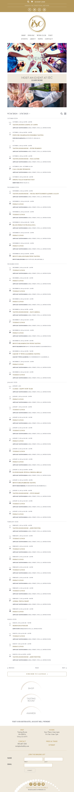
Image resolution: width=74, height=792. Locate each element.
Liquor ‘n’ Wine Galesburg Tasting (26, 354)
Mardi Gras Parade (20, 626)
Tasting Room (31, 699)
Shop (23, 35)
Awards (31, 713)
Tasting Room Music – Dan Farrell (26, 312)
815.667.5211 (22, 743)
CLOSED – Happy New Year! (23, 389)
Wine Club (41, 35)
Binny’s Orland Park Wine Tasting (26, 256)
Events (24, 39)
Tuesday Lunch (19, 215)
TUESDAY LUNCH (19, 375)
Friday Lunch (18, 204)
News (40, 39)
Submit (30, 770)
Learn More (37, 80)
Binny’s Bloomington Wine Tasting (27, 344)
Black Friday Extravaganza (24, 225)
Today (37, 668)
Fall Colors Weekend (21, 169)
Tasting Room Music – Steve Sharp (26, 493)
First (26, 761)
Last (46, 761)
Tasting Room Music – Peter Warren (27, 148)
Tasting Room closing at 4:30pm (25, 125)
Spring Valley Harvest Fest (24, 180)
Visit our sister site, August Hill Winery (31, 721)
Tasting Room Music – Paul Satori (26, 159)
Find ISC (31, 35)
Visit (50, 35)
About (33, 39)
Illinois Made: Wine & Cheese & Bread (27, 472)
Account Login (40, 2)
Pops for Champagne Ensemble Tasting (28, 135)
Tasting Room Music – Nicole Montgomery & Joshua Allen (36, 194)
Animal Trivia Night (21, 601)
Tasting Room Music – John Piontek (27, 528)
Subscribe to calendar (36, 674)
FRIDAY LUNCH (18, 399)
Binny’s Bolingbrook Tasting (24, 483)
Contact (49, 39)
